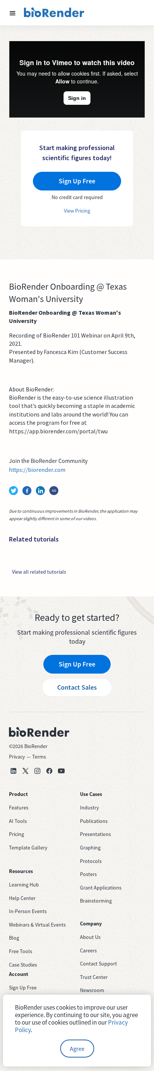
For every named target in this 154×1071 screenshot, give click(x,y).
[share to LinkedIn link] (40, 490)
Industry (89, 807)
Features (18, 807)
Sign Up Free (77, 664)
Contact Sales (77, 687)
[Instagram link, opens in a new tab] (37, 770)
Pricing (16, 834)
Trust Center (94, 977)
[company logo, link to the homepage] (54, 13)
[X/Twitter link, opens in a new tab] (25, 770)
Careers (88, 950)
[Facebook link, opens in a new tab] (49, 770)
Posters (88, 874)
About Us (90, 937)
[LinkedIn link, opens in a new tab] (13, 770)
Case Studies (23, 964)
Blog (14, 937)
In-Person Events (28, 911)
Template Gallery (28, 847)
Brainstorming (96, 900)
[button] (12, 12)
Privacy (17, 756)
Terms (39, 756)
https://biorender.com (37, 469)
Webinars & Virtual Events (37, 924)
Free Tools (20, 951)
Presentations (95, 834)
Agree (77, 1048)
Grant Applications (100, 887)
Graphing (90, 847)
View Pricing (77, 210)
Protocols (91, 861)
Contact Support (98, 963)
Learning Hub (24, 884)
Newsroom (92, 990)
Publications (94, 821)
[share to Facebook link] (26, 490)
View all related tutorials (39, 571)
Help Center (22, 898)
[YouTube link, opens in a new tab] (61, 770)
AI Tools (18, 821)
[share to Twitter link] (13, 490)
